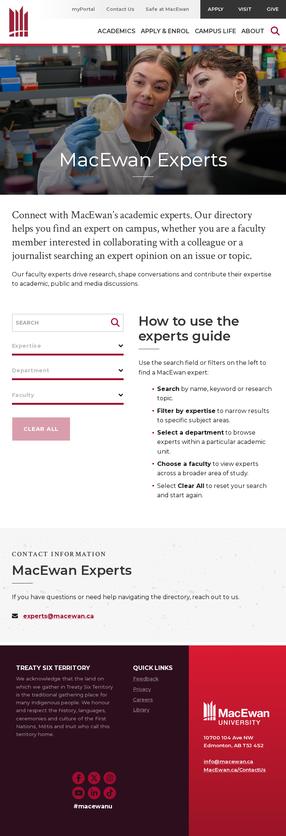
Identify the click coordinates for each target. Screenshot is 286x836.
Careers (143, 699)
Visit (245, 9)
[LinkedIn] (94, 793)
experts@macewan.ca (58, 616)
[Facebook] (78, 778)
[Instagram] (110, 778)
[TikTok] (110, 793)
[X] (94, 778)
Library (141, 710)
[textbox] (68, 346)
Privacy (142, 689)
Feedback (146, 679)
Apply (215, 9)
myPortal (83, 9)
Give (273, 9)
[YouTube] (78, 793)
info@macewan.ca (229, 761)
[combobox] (68, 346)
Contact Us (120, 9)
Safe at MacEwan (168, 9)
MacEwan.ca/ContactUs (235, 770)
